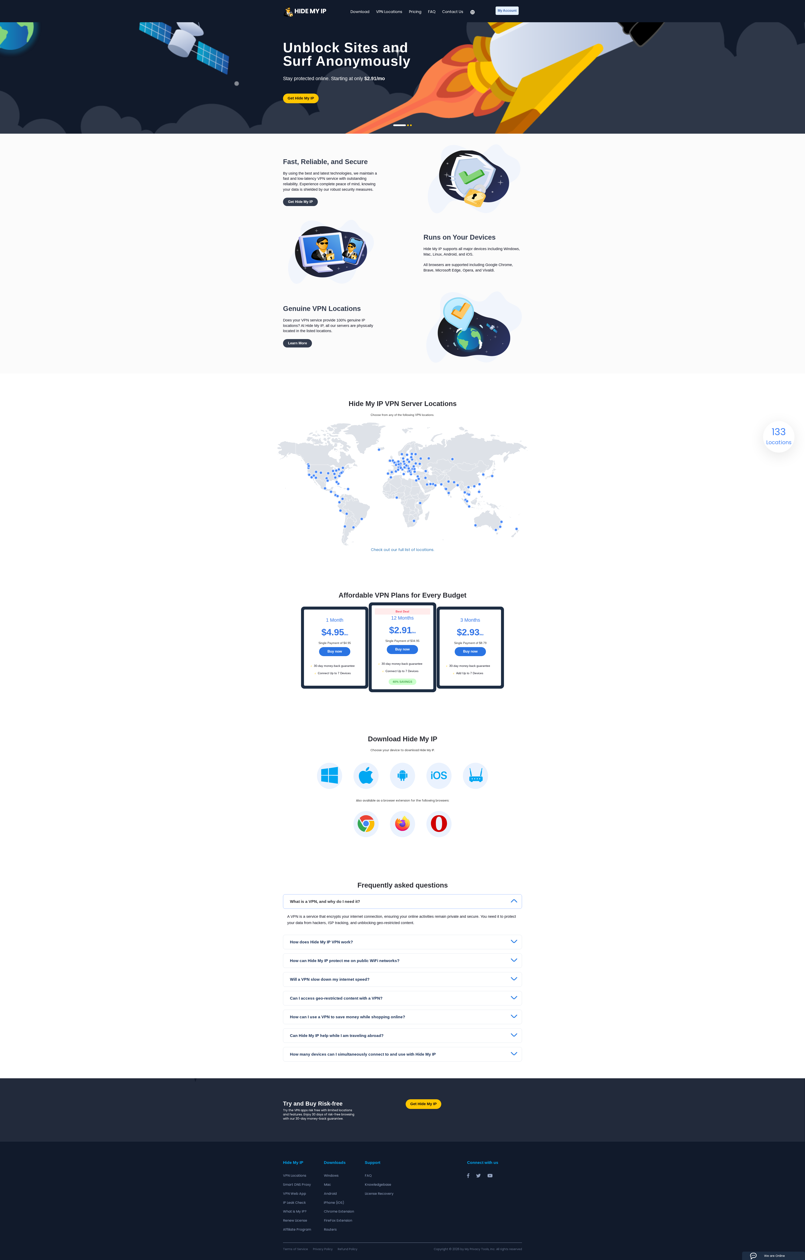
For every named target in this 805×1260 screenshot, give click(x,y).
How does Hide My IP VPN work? (321, 942)
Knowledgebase (378, 1184)
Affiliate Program (297, 1229)
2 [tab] (408, 125)
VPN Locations (389, 12)
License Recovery (379, 1193)
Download (360, 12)
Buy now (334, 651)
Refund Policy (347, 1249)
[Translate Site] (472, 13)
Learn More (297, 343)
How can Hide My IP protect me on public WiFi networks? (345, 960)
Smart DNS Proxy (297, 1184)
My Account (507, 10)
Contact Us (452, 12)
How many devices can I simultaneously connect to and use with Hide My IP (363, 1054)
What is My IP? (294, 1211)
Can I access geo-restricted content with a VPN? (336, 998)
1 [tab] (399, 125)
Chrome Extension (339, 1211)
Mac (327, 1184)
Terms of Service (295, 1249)
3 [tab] (411, 125)
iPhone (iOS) (334, 1202)
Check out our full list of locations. (402, 549)
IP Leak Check (294, 1202)
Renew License (295, 1220)
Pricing (415, 12)
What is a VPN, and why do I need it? (325, 901)
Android (330, 1193)
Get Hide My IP (301, 98)
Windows (331, 1175)
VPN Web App (294, 1193)
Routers (330, 1229)
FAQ (431, 12)
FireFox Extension (338, 1220)
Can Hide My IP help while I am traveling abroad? (337, 1035)
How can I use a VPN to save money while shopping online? (347, 1017)
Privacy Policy (323, 1249)
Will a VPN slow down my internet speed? (330, 979)
